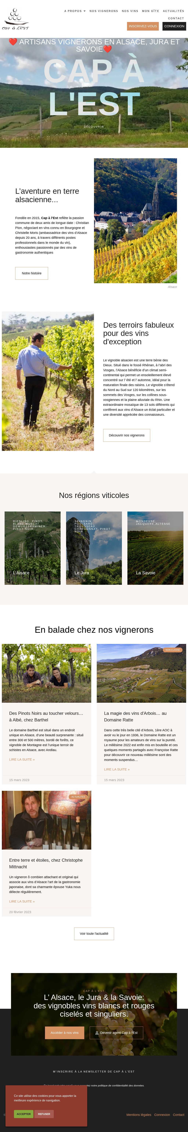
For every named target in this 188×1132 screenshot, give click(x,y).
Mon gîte (150, 11)
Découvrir (94, 126)
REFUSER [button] (44, 1114)
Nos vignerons (104, 11)
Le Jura (82, 572)
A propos (73, 11)
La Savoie (145, 572)
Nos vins (130, 11)
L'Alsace (21, 572)
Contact (176, 18)
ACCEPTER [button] (24, 1114)
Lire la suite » (22, 759)
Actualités (173, 11)
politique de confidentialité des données (121, 1085)
